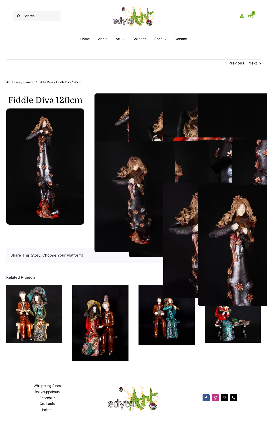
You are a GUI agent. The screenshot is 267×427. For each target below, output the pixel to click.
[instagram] (215, 397)
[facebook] (206, 397)
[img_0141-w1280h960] (45, 110)
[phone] (233, 397)
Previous (236, 63)
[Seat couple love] (34, 287)
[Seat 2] (100, 287)
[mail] (224, 397)
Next (252, 63)
